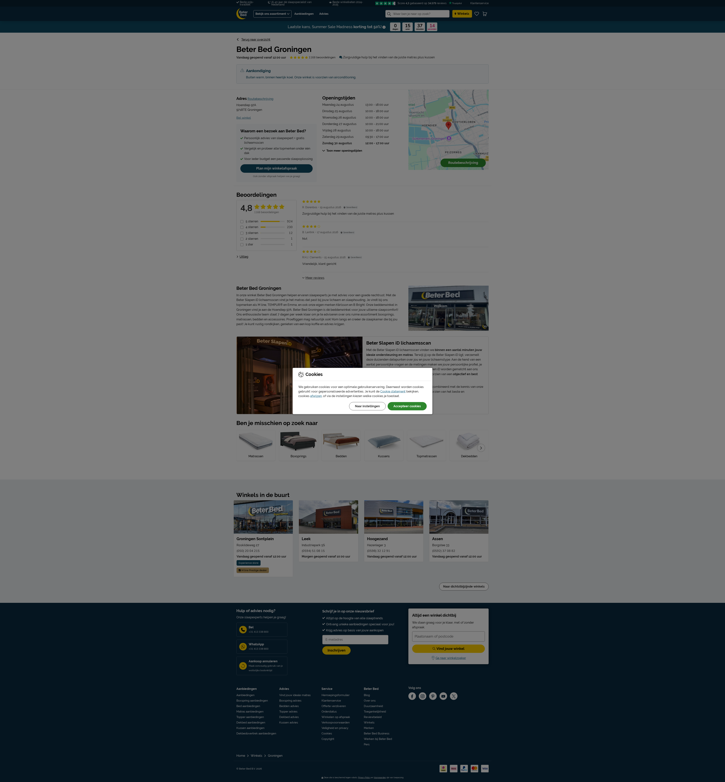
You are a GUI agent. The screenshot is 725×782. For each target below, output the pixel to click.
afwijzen (316, 396)
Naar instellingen (367, 406)
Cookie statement (393, 391)
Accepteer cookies (407, 406)
